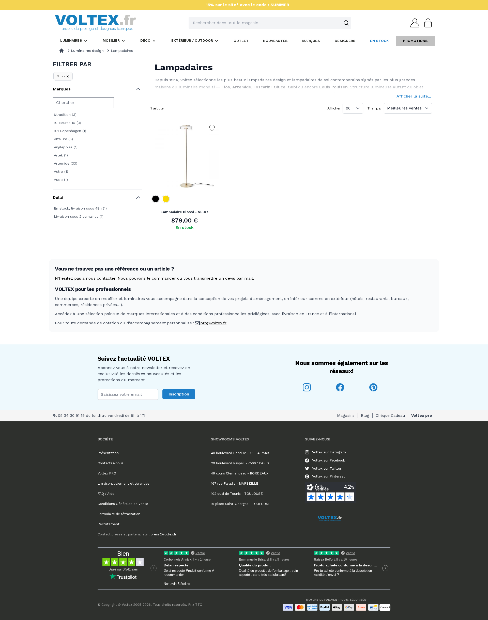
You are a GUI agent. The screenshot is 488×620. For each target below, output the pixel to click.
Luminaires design (87, 51)
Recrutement (108, 524)
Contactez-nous (111, 463)
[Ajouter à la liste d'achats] (212, 128)
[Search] (346, 23)
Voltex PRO (107, 473)
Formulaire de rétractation (119, 514)
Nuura (61, 76)
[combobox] (270, 23)
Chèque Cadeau (390, 415)
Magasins (346, 415)
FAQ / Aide (106, 494)
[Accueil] (61, 50)
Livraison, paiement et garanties (123, 483)
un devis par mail (236, 278)
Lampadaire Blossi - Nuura (184, 212)
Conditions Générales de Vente (123, 504)
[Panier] (426, 23)
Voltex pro (421, 415)
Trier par (374, 108)
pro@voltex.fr (213, 323)
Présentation (108, 453)
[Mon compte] (413, 23)
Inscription (179, 394)
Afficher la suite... (413, 96)
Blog (365, 415)
